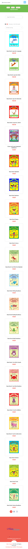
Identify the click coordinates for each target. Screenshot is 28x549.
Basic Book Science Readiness (14, 505)
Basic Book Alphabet (14, 171)
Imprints (18, 7)
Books (13, 7)
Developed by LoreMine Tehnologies (14, 547)
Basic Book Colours (14, 243)
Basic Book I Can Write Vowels (14, 362)
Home (8, 7)
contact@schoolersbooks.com (14, 538)
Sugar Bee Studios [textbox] (11, 17)
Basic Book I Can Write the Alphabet (14, 267)
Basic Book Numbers (14, 195)
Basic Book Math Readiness (14, 338)
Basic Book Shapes (14, 219)
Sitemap (14, 539)
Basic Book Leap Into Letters (14, 122)
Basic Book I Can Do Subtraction (14, 433)
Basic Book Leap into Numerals (14, 98)
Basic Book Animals (14, 457)
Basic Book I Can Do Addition (14, 410)
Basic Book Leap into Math (14, 75)
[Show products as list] (7, 24)
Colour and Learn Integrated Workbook (14, 147)
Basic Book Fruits (14, 481)
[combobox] (14, 17)
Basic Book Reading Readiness (14, 314)
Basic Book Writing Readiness (14, 290)
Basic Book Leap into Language (14, 51)
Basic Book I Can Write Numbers (14, 386)
